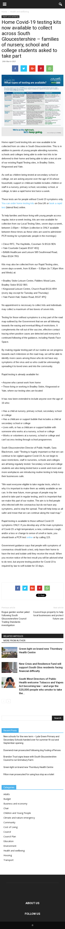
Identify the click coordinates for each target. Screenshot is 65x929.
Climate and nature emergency (19, 817)
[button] (60, 4)
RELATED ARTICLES (13, 636)
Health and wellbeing (10, 17)
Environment (9, 845)
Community (9, 822)
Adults (6, 794)
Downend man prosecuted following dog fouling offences (32, 750)
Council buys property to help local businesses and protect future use (48, 615)
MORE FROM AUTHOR (14, 640)
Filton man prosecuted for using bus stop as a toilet (28, 774)
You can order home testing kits (18, 203)
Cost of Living (10, 827)
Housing (7, 855)
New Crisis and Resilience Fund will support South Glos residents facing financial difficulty (41, 667)
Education (8, 841)
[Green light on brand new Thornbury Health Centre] (9, 652)
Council (7, 831)
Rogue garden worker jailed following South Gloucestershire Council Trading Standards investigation (16, 619)
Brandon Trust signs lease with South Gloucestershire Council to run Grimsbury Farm (29, 758)
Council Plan (9, 836)
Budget (7, 798)
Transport (8, 860)
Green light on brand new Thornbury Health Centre (28, 767)
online (30, 537)
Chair (6, 808)
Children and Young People (17, 813)
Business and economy (15, 803)
